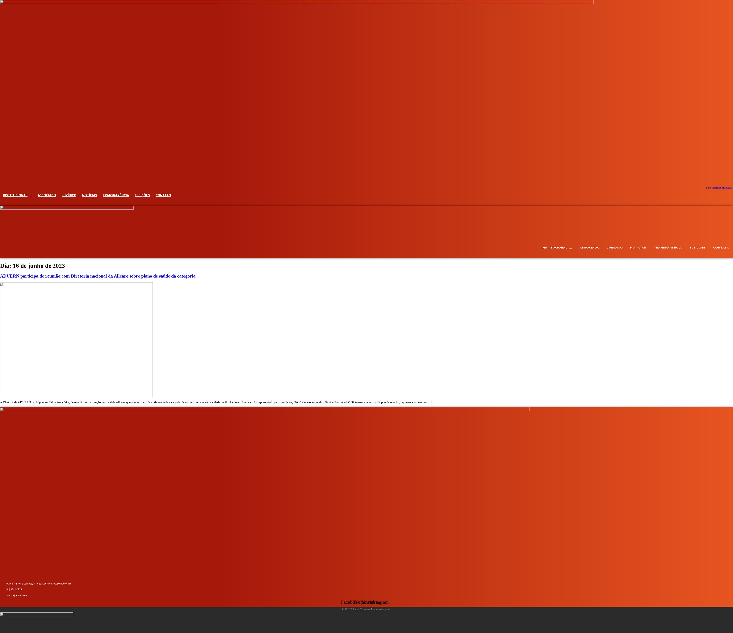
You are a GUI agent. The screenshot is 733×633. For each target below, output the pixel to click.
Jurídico (69, 195)
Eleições (142, 195)
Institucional (15, 195)
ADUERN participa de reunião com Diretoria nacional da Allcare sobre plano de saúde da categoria (97, 276)
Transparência (116, 195)
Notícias (89, 195)
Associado (47, 195)
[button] (366, 202)
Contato (163, 195)
